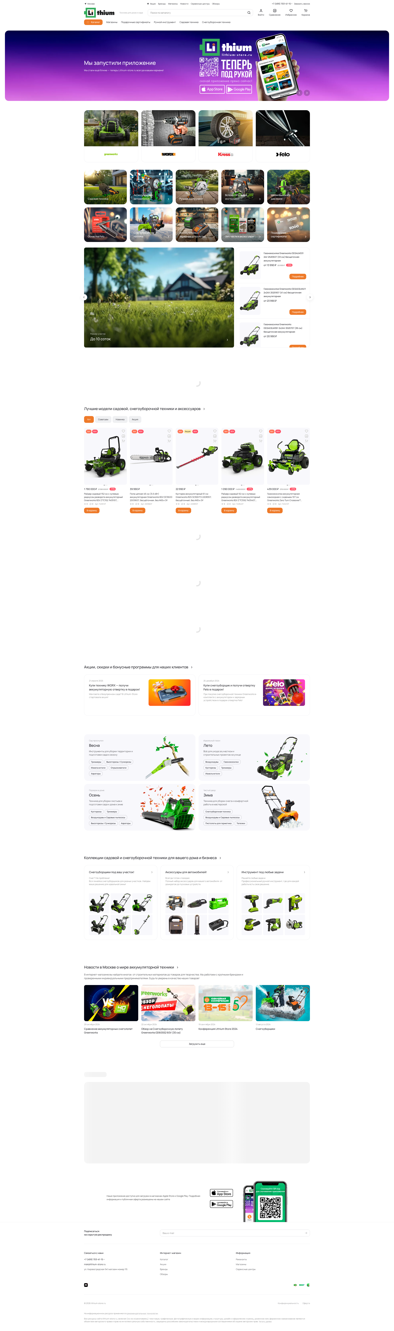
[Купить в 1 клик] (123, 441)
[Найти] (249, 12)
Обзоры (164, 1274)
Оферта (306, 1303)
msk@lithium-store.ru (95, 1264)
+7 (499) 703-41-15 (281, 3)
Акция (135, 419)
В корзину (92, 510)
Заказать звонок (302, 3)
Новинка (120, 419)
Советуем (103, 419)
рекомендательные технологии (142, 1313)
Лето (207, 745)
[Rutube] (86, 1285)
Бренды (164, 1269)
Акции (163, 1264)
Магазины (241, 1264)
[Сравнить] (123, 436)
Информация (243, 1253)
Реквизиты (241, 1259)
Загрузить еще (197, 1044)
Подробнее (298, 276)
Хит (89, 419)
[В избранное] (123, 431)
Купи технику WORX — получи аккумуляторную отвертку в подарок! (114, 687)
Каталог (164, 1259)
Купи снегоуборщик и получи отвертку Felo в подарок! (229, 687)
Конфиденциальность (288, 1303)
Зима (208, 795)
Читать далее (265, 1321)
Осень (94, 795)
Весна (94, 745)
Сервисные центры (245, 1269)
